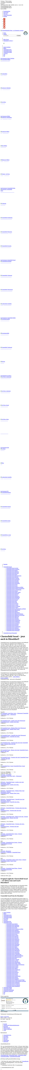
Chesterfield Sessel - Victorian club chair (10, 826)
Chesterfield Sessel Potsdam (12, 624)
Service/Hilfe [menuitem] (6, 12)
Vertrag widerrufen (7, 1029)
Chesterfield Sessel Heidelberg (13, 597)
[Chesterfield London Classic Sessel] (13, 859)
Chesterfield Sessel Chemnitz (12, 578)
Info (4, 992)
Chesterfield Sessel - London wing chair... (10, 722)
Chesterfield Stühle (7, 917)
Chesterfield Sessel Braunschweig (13, 575)
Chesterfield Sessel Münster (12, 617)
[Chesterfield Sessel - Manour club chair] (10, 750)
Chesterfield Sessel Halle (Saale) (13, 592)
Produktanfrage (6, 11)
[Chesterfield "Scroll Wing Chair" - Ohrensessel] (12, 713)
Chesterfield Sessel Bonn (11, 574)
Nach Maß (5, 918)
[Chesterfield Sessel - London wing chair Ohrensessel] (13, 720)
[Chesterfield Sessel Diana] (11, 868)
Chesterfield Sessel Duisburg (12, 582)
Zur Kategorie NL (5, 491)
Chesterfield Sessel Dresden (12, 580)
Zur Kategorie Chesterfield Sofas (8, 188)
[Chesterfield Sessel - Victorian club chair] (10, 757)
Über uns (5, 13)
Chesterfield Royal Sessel (6, 843)
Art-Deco (5, 920)
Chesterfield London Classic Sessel (8, 861)
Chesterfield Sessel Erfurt (11, 584)
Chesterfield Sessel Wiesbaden (13, 629)
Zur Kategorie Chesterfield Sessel (8, 260)
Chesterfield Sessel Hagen (12, 591)
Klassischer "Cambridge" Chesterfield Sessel (10, 852)
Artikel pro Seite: (4, 773)
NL (4, 993)
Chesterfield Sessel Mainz (12, 611)
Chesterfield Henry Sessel (19, 766)
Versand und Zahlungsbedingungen (11, 1025)
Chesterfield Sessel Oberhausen (13, 620)
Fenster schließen (4, 678)
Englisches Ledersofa (8, 991)
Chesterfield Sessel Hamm (12, 594)
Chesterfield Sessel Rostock (12, 625)
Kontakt (5, 16)
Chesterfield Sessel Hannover (12, 596)
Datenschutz (6, 1040)
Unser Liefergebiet (7, 15)
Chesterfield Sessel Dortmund (12, 579)
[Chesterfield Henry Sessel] (7, 766)
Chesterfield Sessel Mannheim (13, 612)
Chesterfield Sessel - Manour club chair (9, 817)
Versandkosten (25, 1061)
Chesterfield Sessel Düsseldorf (13, 583)
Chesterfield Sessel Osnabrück (13, 622)
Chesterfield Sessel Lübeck (12, 607)
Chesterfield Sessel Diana (6, 869)
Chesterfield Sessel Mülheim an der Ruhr (15, 615)
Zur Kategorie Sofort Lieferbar (7, 58)
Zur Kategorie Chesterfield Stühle (8, 317)
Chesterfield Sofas (7, 915)
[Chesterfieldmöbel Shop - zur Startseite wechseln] (12, 30)
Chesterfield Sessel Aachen (12, 568)
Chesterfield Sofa (7, 921)
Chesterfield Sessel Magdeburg (13, 610)
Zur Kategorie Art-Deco (6, 375)
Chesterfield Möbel (7, 987)
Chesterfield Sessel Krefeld (12, 603)
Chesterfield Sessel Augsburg (12, 569)
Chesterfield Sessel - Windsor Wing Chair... (10, 729)
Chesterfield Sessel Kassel (12, 599)
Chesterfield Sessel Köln (11, 602)
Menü (4, 32)
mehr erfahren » (16, 676)
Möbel (4, 913)
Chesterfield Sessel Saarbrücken (13, 626)
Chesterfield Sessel (7, 916)
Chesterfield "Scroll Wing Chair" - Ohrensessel (14, 714)
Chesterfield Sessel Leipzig (12, 605)
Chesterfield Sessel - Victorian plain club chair (14, 743)
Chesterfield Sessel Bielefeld (12, 572)
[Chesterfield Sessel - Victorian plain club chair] (11, 742)
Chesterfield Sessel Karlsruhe (12, 598)
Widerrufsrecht (6, 1027)
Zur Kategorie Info (5, 447)
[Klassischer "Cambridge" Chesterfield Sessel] (6, 851)
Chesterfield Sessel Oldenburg (13, 621)
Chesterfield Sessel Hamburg (12, 593)
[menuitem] (15, 11)
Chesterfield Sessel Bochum (12, 573)
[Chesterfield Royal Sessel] (11, 842)
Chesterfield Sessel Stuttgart (12, 627)
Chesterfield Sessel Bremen (12, 577)
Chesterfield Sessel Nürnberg (12, 619)
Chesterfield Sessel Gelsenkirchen (13, 589)
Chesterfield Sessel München (12, 616)
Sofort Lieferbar (6, 912)
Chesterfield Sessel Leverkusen (13, 606)
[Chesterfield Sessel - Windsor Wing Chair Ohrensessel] (13, 728)
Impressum (5, 1041)
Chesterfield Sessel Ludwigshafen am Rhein (16, 608)
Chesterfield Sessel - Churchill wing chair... (10, 736)
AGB (4, 1030)
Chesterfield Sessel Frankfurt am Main (14, 587)
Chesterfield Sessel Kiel (11, 601)
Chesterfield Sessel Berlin (12, 570)
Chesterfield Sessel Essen (11, 586)
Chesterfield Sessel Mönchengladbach (14, 613)
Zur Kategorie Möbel (5, 116)
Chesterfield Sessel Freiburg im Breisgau (15, 588)
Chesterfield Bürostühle (8, 990)
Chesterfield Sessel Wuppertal (12, 630)
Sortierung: (3, 772)
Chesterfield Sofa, (7, 1035)
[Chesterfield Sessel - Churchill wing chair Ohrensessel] (13, 735)
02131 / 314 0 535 (5, 1016)
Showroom (5, 12)
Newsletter (5, 1036)
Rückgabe (5, 1026)
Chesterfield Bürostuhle (15, 1056)
